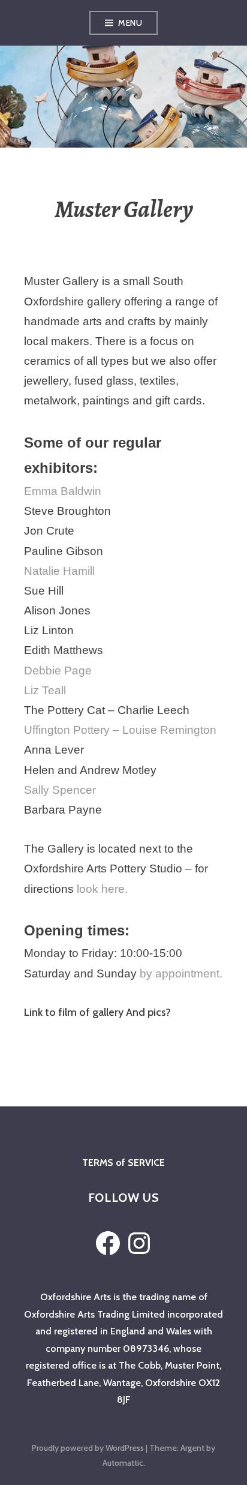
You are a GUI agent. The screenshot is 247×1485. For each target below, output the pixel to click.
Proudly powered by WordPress (88, 1447)
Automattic (123, 1462)
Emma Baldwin (62, 491)
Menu (130, 22)
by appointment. (181, 973)
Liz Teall (45, 690)
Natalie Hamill (59, 571)
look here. (102, 889)
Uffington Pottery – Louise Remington (120, 730)
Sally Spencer (60, 790)
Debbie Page (58, 670)
